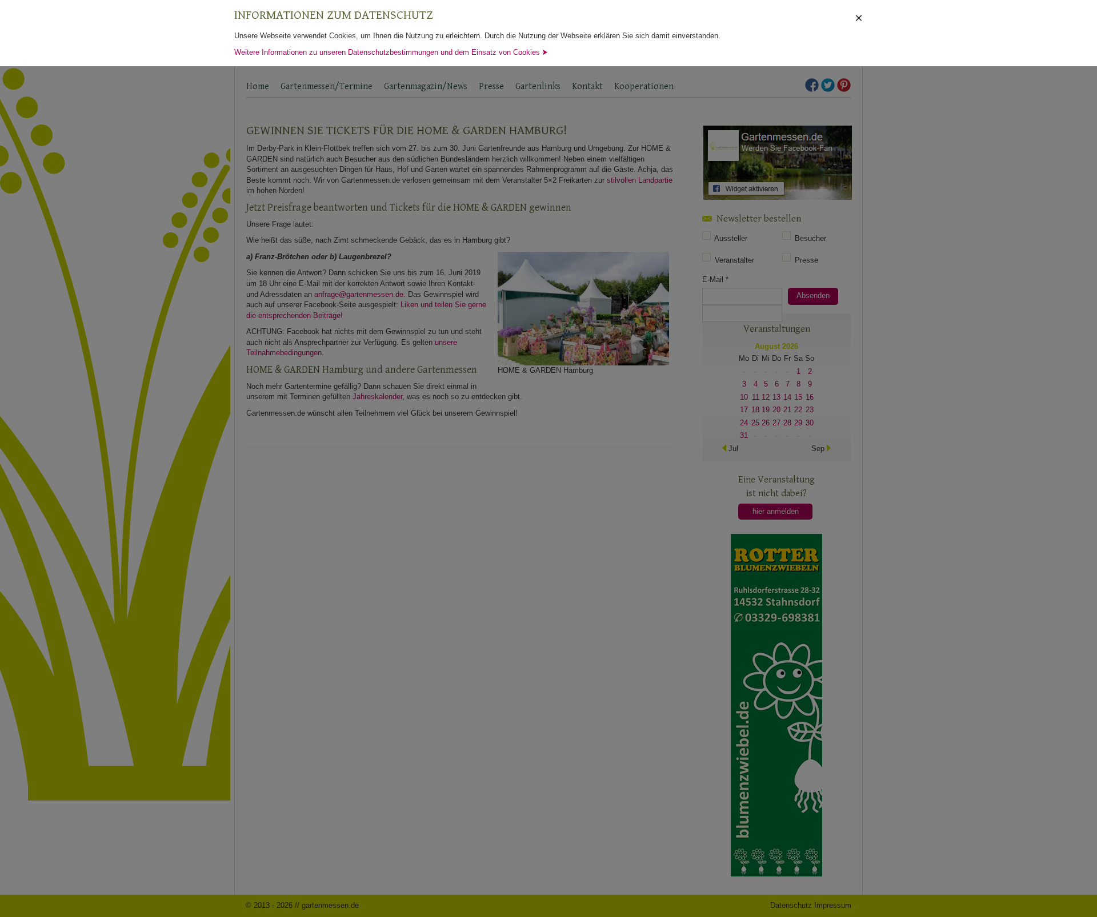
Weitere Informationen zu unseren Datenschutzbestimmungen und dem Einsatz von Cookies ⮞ (391, 52)
